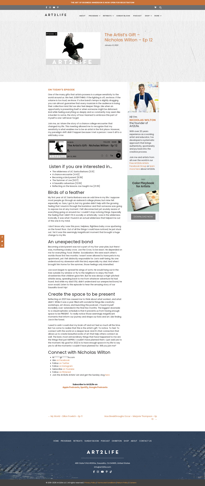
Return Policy (122, 482)
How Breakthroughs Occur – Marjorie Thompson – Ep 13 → (130, 418)
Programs (93, 16)
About (82, 16)
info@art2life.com (102, 467)
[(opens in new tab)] (143, 193)
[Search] (160, 7)
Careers (133, 482)
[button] (99, 16)
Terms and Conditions (106, 482)
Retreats (107, 16)
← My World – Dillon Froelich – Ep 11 (65, 416)
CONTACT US (145, 441)
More (156, 16)
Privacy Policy (90, 482)
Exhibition (117, 441)
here (107, 375)
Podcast (137, 16)
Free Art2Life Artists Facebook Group (139, 165)
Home (56, 441)
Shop (147, 16)
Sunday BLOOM (123, 16)
